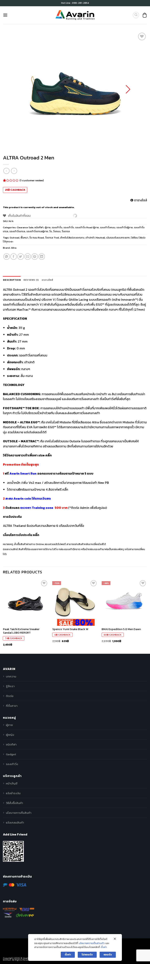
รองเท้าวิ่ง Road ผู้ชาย (87, 227)
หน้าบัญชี (11, 783)
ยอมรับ (108, 954)
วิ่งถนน (57, 231)
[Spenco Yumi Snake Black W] (75, 602)
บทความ (11, 676)
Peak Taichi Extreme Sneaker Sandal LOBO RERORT (21, 631)
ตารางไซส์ (140, 200)
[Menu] (5, 15)
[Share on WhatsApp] (6, 256)
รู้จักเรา (10, 686)
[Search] (136, 15)
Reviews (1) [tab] (31, 280)
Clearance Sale (25, 227)
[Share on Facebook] (13, 256)
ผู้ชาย (48, 227)
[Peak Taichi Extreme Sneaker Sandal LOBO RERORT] (25, 602)
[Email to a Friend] (27, 256)
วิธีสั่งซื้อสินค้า (14, 803)
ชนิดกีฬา (39, 227)
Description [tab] (12, 280)
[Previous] (3, 616)
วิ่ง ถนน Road (36, 237)
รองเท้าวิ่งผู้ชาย (124, 227)
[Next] (147, 616)
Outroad (14, 237)
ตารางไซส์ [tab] (47, 280)
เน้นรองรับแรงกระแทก (118, 237)
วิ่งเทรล (66, 231)
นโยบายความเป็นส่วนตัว (92, 943)
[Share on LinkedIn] (41, 256)
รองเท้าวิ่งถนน (107, 227)
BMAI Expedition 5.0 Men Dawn (121, 629)
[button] (128, 89)
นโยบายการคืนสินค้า (18, 812)
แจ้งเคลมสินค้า (15, 822)
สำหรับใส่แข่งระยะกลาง (72, 237)
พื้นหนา (24, 237)
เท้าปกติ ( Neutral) (95, 237)
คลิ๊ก (48, 455)
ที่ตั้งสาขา (12, 705)
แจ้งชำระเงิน (13, 793)
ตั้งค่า (104, 947)
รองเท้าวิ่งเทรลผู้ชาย (37, 231)
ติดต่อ (9, 696)
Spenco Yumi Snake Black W (70, 629)
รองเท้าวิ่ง (57, 227)
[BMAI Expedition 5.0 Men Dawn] (124, 602)
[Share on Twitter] (20, 256)
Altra (13, 248)
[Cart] (144, 15)
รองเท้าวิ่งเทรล (17, 231)
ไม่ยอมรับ (87, 954)
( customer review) (32, 180)
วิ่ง (50, 231)
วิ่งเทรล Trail (52, 237)
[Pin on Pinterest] (34, 256)
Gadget (11, 754)
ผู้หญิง (10, 734)
